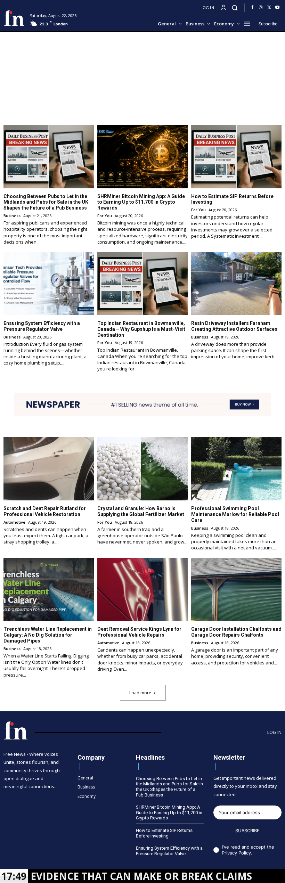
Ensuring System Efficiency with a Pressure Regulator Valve (41, 326)
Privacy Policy (236, 853)
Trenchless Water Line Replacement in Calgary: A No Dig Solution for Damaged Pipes (47, 635)
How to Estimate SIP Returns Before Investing (164, 833)
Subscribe (247, 830)
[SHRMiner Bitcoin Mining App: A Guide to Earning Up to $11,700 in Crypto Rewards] (142, 156)
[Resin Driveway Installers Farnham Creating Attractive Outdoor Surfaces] (236, 283)
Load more (140, 693)
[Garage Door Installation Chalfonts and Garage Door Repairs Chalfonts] (236, 589)
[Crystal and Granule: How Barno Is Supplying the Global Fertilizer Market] (142, 468)
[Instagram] (260, 7)
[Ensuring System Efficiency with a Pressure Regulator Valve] (48, 283)
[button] (234, 7)
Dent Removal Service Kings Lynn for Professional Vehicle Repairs (139, 632)
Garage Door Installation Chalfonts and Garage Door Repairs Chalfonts (236, 632)
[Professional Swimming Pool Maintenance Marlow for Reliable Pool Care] (236, 468)
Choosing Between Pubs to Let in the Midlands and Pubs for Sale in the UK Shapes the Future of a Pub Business (45, 202)
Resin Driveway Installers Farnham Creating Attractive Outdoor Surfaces (234, 326)
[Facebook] (252, 7)
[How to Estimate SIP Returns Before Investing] (236, 156)
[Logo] (14, 18)
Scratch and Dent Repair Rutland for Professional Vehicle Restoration (44, 511)
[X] (269, 7)
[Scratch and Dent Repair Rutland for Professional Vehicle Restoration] (48, 468)
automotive (14, 522)
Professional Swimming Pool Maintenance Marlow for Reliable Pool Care (235, 514)
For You (104, 215)
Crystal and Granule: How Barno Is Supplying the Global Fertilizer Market (140, 511)
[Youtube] (277, 7)
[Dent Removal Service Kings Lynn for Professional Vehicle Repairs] (142, 589)
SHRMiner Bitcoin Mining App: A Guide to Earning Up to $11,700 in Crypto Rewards (141, 202)
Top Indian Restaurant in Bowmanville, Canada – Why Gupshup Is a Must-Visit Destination (141, 329)
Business (12, 215)
